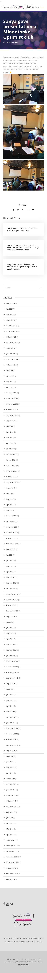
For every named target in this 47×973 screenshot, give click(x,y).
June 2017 (9, 823)
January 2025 (11, 354)
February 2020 (11, 650)
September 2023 (12, 415)
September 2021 (12, 544)
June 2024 (9, 376)
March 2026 (10, 320)
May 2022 (9, 499)
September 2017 (12, 806)
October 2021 (11, 538)
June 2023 (9, 432)
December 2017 (12, 795)
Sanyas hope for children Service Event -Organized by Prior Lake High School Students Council (23, 247)
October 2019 (11, 672)
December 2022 (12, 465)
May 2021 (9, 566)
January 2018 (11, 790)
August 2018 (10, 751)
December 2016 (12, 857)
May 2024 (9, 382)
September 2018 (12, 745)
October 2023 (11, 410)
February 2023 (11, 454)
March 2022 (10, 510)
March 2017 (10, 840)
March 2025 (10, 348)
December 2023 (12, 398)
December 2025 (12, 326)
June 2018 (9, 762)
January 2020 (11, 656)
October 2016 (11, 868)
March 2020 (10, 644)
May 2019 (9, 700)
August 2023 (10, 421)
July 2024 (9, 370)
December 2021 (12, 527)
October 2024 (11, 365)
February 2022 (11, 516)
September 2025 (12, 342)
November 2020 (12, 600)
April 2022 (9, 505)
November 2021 (12, 533)
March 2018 (10, 779)
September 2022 (12, 482)
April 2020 (9, 639)
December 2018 (12, 728)
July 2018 (9, 756)
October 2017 (11, 801)
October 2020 (11, 605)
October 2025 (11, 337)
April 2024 (9, 387)
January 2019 (11, 723)
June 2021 (9, 561)
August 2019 (10, 684)
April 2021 (9, 572)
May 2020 (9, 633)
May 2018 (9, 767)
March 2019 (10, 711)
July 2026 (9, 309)
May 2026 (9, 315)
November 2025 (12, 331)
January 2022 (11, 521)
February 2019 (11, 717)
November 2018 (12, 734)
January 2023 (11, 460)
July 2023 (9, 426)
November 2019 (12, 667)
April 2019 (9, 706)
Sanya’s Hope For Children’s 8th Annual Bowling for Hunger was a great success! (22, 266)
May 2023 (9, 438)
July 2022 (9, 493)
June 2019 (9, 695)
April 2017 (9, 834)
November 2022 (12, 471)
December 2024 (12, 359)
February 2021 (11, 583)
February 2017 (11, 846)
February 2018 (11, 784)
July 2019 (9, 689)
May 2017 (9, 829)
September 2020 (12, 611)
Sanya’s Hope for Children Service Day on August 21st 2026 (22, 229)
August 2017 (10, 812)
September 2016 (12, 874)
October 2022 (11, 477)
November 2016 (12, 862)
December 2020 (12, 594)
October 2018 (11, 739)
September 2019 (12, 678)
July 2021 (9, 555)
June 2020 (9, 628)
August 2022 (10, 488)
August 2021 (10, 549)
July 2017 (9, 818)
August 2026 (10, 303)
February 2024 (11, 393)
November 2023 (12, 404)
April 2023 (9, 443)
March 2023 (10, 449)
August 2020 (10, 616)
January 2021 (11, 588)
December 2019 (12, 661)
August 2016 (10, 879)
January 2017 (11, 851)
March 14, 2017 (12, 42)
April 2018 (9, 773)
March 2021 (10, 577)
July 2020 (9, 622)
